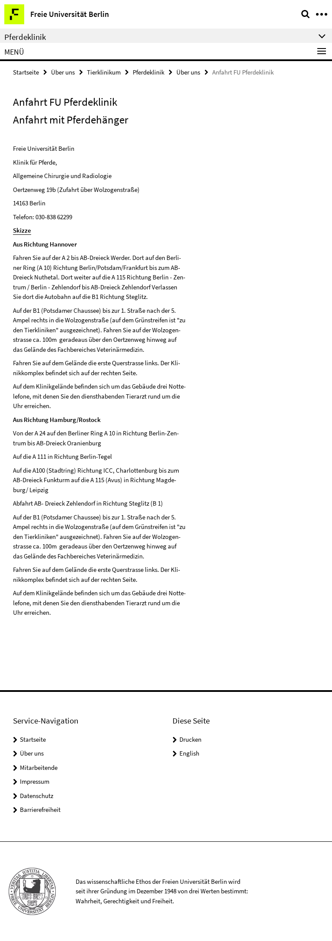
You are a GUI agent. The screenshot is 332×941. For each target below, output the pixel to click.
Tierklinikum (104, 72)
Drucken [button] (190, 739)
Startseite (26, 72)
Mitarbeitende (38, 767)
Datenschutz (36, 796)
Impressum (34, 781)
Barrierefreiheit (40, 809)
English (189, 753)
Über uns (63, 72)
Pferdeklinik (148, 72)
